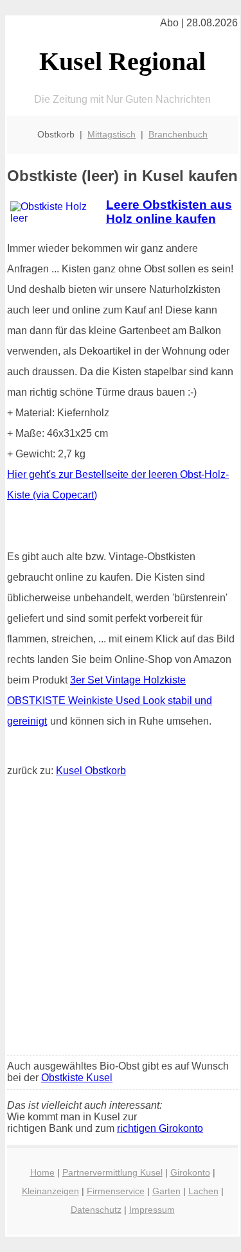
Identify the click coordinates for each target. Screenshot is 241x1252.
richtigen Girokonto (160, 1128)
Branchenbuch (178, 134)
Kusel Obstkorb (91, 770)
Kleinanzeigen (50, 1191)
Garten (166, 1191)
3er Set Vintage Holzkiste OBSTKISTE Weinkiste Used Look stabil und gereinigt (109, 700)
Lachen (203, 1191)
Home (42, 1172)
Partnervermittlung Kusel (112, 1172)
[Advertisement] (120, 918)
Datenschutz (96, 1209)
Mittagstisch (111, 134)
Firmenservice (116, 1191)
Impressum (152, 1209)
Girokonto (190, 1172)
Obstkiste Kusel (76, 1077)
